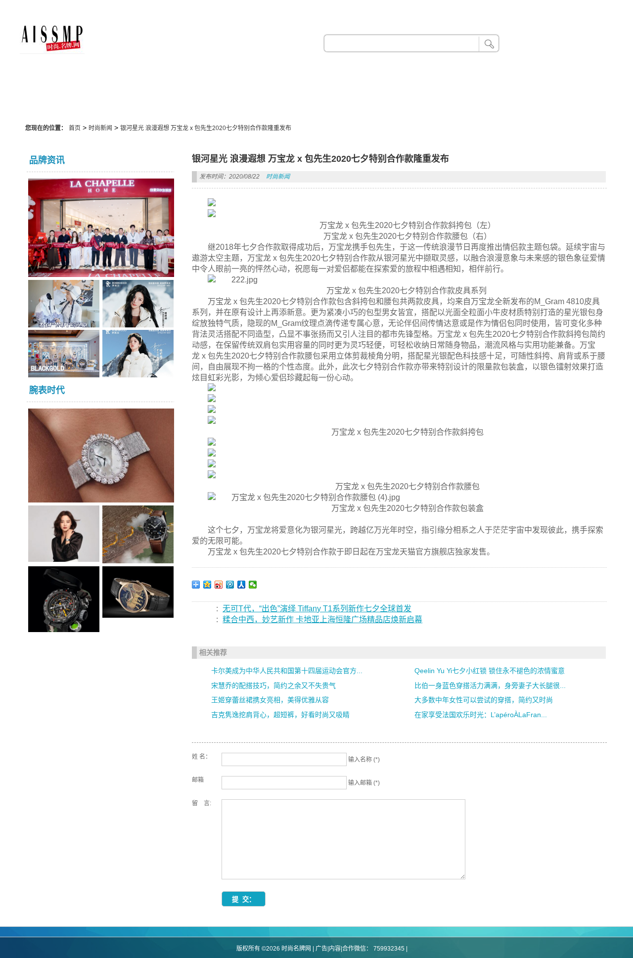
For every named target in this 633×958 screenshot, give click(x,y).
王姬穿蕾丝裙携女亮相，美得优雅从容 (270, 700)
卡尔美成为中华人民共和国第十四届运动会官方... (286, 671)
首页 (75, 128)
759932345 (389, 948)
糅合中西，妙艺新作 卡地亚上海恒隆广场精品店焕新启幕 (322, 619)
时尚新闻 (100, 128)
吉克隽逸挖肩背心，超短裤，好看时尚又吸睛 (280, 715)
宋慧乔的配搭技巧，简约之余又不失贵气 (273, 685)
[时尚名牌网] (52, 51)
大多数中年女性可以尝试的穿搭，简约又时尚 (483, 700)
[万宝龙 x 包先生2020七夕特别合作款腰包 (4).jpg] (304, 497)
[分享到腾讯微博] (230, 585)
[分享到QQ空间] (207, 585)
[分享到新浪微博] (219, 585)
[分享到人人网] (241, 585)
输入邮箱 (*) (364, 782)
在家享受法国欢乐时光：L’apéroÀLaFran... (480, 715)
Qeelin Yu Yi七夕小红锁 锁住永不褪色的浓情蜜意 (489, 671)
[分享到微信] (253, 585)
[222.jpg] (233, 279)
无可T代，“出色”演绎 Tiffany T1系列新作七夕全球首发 (317, 608)
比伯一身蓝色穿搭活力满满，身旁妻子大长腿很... (490, 685)
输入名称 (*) (364, 759)
